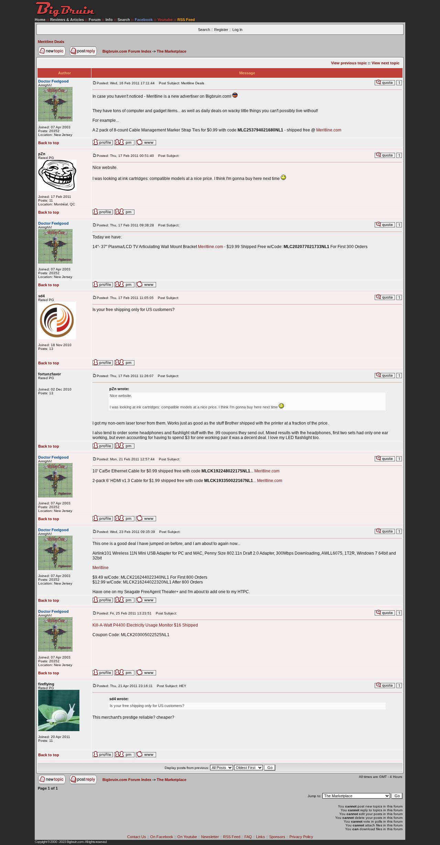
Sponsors (277, 837)
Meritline (100, 567)
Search (124, 20)
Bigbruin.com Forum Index (126, 51)
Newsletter (210, 837)
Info (109, 20)
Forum (95, 20)
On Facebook (161, 837)
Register (221, 30)
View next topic (385, 63)
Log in (237, 30)
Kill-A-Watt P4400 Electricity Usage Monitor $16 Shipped (145, 625)
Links (260, 837)
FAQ (248, 837)
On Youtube (187, 837)
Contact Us (136, 837)
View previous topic (349, 63)
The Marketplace (171, 51)
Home (40, 20)
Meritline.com (328, 130)
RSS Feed (231, 837)
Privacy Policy (301, 837)
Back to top (48, 143)
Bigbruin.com (75, 842)
